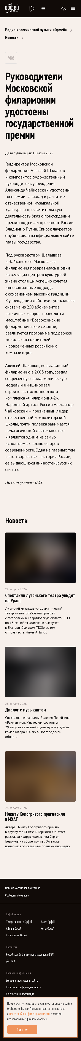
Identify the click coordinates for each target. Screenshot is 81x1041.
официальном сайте (55, 235)
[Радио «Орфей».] (31, 8)
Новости (11, 38)
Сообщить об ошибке (17, 895)
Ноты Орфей (47, 928)
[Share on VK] (11, 57)
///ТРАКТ (11, 961)
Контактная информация (20, 994)
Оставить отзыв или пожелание (22, 888)
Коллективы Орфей (16, 935)
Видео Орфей (48, 922)
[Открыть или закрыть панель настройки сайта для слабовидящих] (63, 8)
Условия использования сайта (22, 980)
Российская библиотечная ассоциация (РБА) (30, 954)
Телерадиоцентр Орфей (19, 922)
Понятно (22, 1029)
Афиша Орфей (13, 928)
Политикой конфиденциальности (29, 1014)
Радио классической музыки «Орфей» (36, 30)
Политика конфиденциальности (23, 987)
